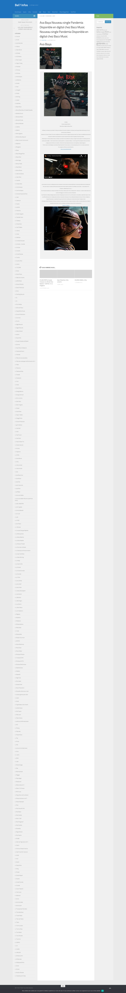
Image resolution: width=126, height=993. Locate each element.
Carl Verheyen (19, 187)
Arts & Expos (18, 12)
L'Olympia (18, 527)
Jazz (40, 12)
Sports (24, 12)
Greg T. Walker (19, 415)
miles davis (101, 49)
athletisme (18, 80)
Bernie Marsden (19, 123)
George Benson (19, 391)
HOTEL (17, 455)
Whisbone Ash (19, 955)
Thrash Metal (19, 915)
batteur (99, 32)
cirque (17, 234)
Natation (18, 671)
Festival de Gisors (20, 351)
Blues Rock (55, 12)
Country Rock (19, 260)
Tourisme (18, 939)
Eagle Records (19, 324)
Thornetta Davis (19, 912)
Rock (49, 12)
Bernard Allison (19, 117)
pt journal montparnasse (21, 748)
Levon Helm (19, 587)
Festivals (18, 354)
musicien (99, 51)
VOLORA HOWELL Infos (81, 280)
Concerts (35, 12)
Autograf (18, 90)
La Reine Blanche (20, 537)
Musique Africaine (20, 654)
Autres (17, 93)
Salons (17, 845)
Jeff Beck (18, 492)
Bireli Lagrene (19, 133)
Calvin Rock (18, 177)
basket (17, 100)
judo (17, 517)
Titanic (17, 922)
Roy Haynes (19, 835)
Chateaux (18, 220)
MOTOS (18, 641)
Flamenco (18, 368)
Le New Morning (20, 557)
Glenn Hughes (19, 404)
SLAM (17, 855)
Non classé (18, 681)
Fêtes (17, 364)
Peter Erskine (19, 718)
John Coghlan (19, 507)
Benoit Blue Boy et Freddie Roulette (24, 110)
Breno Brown (19, 170)
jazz (105, 45)
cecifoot (18, 207)
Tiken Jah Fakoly (19, 919)
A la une (42, 16)
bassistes (18, 103)
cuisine (17, 264)
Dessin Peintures (20, 287)
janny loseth (102, 45)
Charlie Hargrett (19, 214)
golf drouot (102, 41)
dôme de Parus (19, 307)
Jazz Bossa (18, 478)
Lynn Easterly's (19, 611)
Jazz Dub (18, 482)
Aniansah (18, 66)
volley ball (18, 952)
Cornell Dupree (19, 254)
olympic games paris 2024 (22, 694)
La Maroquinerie (20, 534)
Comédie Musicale (20, 240)
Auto (17, 86)
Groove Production (20, 421)
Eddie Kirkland (19, 331)
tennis (17, 899)
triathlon (18, 942)
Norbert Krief (19, 684)
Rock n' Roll (18, 818)
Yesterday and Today (21, 976)
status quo (105, 55)
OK (102, 990)
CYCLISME (18, 267)
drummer (18, 317)
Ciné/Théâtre (19, 227)
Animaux (18, 70)
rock (105, 53)
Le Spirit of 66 (19, 564)
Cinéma (18, 230)
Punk (17, 751)
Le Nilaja (18, 560)
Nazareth (18, 674)
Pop (17, 738)
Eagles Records (19, 327)
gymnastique (19, 425)
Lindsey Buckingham (21, 590)
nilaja (105, 51)
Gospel (17, 408)
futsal (17, 384)
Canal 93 (18, 180)
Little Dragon (19, 600)
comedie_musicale (20, 244)
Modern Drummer (20, 637)
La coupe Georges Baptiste (22, 530)
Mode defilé (19, 634)
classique (18, 237)
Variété (17, 949)
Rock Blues (18, 811)
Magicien (18, 614)
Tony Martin (19, 932)
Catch (17, 197)
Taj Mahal (100, 57)
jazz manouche (19, 485)
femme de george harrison (101, 39)
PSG (17, 744)
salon (97, 55)
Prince (17, 741)
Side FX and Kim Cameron (22, 852)
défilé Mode (19, 281)
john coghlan (99, 47)
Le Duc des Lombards (21, 547)
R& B (17, 758)
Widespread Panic (20, 962)
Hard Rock (73, 12)
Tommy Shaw (19, 929)
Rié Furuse (18, 791)
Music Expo (18, 647)
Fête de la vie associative (21, 358)
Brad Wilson (19, 167)
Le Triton (18, 577)
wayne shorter (100, 58)
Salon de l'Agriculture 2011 (22, 842)
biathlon (18, 127)
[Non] (124, 991)
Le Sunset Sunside (20, 570)
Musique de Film (20, 661)
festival (107, 39)
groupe (105, 41)
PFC (17, 724)
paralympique (19, 708)
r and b (17, 755)
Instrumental (19, 465)
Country (18, 257)
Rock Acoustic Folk (20, 808)
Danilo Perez (19, 274)
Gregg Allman (19, 418)
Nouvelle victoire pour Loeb (22, 691)
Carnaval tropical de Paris (21, 194)
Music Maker (19, 651)
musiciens (102, 51)
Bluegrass (18, 147)
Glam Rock (18, 401)
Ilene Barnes (19, 458)
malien (98, 49)
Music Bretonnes (20, 644)
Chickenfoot (19, 224)
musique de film (20, 657)
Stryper (18, 872)
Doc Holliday (19, 304)
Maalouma (108, 47)
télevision (18, 895)
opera (17, 698)
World (17, 966)
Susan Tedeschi (19, 888)
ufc (17, 945)
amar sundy (105, 30)
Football (18, 374)
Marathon (18, 617)
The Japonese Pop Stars (21, 909)
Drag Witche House (20, 311)
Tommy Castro (19, 925)
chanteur (105, 34)
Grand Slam (18, 411)
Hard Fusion (19, 435)
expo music (107, 37)
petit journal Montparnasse (22, 721)
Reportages (19, 778)
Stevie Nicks (19, 865)
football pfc (18, 378)
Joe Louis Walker (20, 495)
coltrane (101, 36)
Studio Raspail (19, 875)
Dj (16, 297)
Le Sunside (18, 574)
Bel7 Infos (21, 5)
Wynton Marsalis (20, 972)
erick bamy (103, 37)
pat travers (98, 53)
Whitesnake (19, 959)
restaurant (102, 53)
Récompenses (19, 771)
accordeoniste (19, 43)
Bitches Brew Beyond (21, 137)
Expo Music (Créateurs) (21, 348)
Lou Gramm (19, 604)
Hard (17, 431)
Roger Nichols (19, 832)
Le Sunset (18, 567)
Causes (17, 204)
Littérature (18, 597)
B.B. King (18, 96)
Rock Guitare (19, 815)
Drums (17, 321)
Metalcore (18, 621)
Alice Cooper (19, 60)
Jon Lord (18, 513)
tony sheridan (106, 57)
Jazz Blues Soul (19, 475)
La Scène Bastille (20, 540)
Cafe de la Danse (20, 173)
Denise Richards (19, 284)
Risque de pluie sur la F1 (21, 798)
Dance (17, 271)
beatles (103, 32)
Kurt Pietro (18, 523)
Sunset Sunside (19, 882)
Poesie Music (19, 734)
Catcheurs (18, 200)
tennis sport (19, 905)
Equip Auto (18, 338)
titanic (103, 57)
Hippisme (18, 451)
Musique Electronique (21, 664)
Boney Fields (19, 163)
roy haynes (108, 53)
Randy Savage (19, 765)
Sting (17, 868)
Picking (17, 728)
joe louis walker (108, 45)
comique (18, 247)
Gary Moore (19, 388)
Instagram (67, 205)
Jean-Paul (44, 40)
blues (107, 32)
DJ (16, 301)
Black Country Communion (22, 140)
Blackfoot (18, 143)
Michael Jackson (19, 624)
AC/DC (17, 39)
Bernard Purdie (19, 120)
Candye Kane (19, 183)
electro (17, 334)
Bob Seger (18, 160)
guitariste (101, 43)
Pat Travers (18, 711)
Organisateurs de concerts (22, 704)
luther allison (104, 47)
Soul (17, 858)
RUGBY (17, 838)
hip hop (18, 448)
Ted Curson (18, 892)
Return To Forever (20, 788)
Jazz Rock (18, 488)
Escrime (18, 344)
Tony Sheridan (19, 935)
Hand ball (18, 428)
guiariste (108, 41)
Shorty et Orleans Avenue (22, 848)
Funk (17, 381)
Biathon (18, 130)
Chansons (48, 16)
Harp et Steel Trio (20, 441)
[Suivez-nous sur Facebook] (34, 16)
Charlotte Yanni (19, 217)
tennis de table (19, 902)
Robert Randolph (20, 801)
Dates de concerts (20, 277)
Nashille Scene (19, 667)
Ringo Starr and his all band (22, 795)
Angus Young (19, 63)
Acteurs (18, 46)
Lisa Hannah (19, 594)
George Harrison (20, 394)
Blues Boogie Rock (64, 12)
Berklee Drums (19, 113)
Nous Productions (20, 688)
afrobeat (18, 53)
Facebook (64, 205)
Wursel (17, 969)
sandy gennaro (101, 55)
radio (17, 761)
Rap (17, 768)
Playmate (18, 731)
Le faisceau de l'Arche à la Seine (23, 550)
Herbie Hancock (19, 445)
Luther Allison (19, 607)
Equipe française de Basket (22, 341)
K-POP (17, 520)
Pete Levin (18, 714)
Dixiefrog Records (20, 294)
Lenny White (19, 580)
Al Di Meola (18, 56)
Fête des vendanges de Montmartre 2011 (25, 361)
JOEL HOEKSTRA (20, 503)
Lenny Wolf (18, 584)
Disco (17, 291)
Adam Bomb (19, 50)
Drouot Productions (20, 314)
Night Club (18, 678)
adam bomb (100, 30)
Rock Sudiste (19, 825)
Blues (44, 12)
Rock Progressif (19, 822)
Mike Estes (18, 627)
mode (17, 631)
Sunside (18, 885)
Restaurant (18, 781)
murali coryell (106, 49)
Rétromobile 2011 (20, 785)
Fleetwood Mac (19, 371)
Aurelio (17, 83)
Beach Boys (18, 106)
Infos (29, 12)
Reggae (18, 775)
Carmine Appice (19, 190)
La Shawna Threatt (20, 544)
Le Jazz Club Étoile (20, 554)
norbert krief (108, 51)
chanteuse (98, 36)
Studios (18, 878)
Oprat (17, 701)
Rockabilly (18, 828)
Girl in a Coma (19, 398)
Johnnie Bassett (19, 510)
